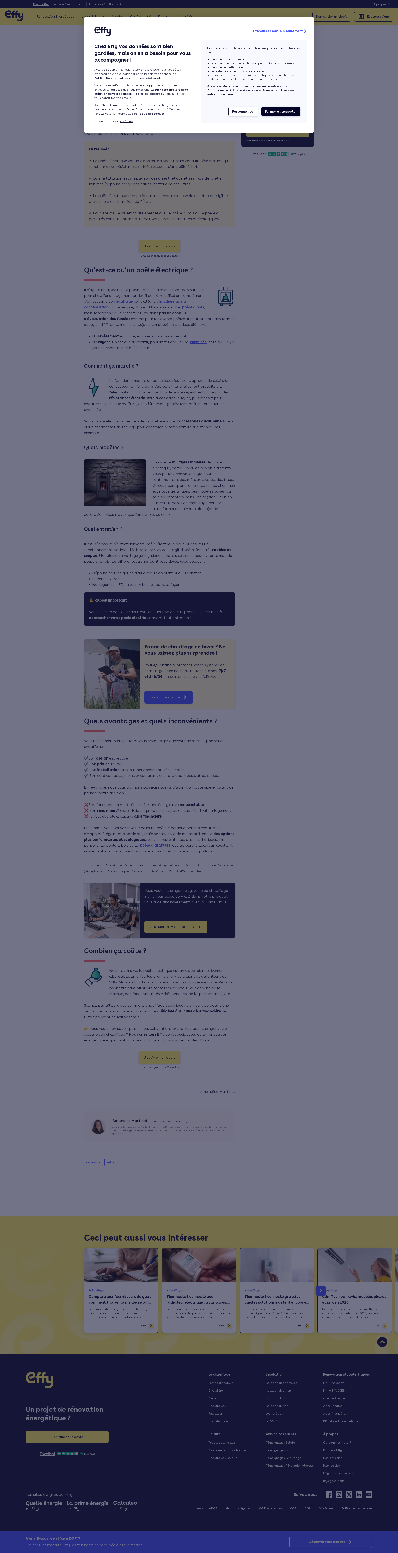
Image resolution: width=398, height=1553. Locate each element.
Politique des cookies (149, 113)
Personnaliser (243, 111)
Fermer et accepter (281, 111)
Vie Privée (126, 121)
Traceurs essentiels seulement (277, 31)
